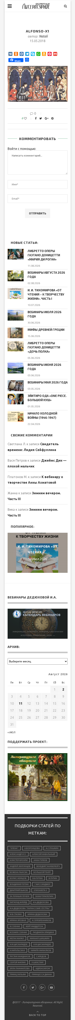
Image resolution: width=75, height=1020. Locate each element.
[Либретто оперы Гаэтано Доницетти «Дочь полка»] (16, 346)
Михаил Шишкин (39, 938)
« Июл (11, 732)
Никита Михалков (41, 950)
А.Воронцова (32, 848)
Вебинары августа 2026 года (46, 274)
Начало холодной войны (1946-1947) (42, 415)
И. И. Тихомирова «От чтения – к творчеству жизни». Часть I (46, 294)
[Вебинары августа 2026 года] (16, 275)
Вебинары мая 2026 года (48, 382)
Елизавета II (40, 890)
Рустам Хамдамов (20, 956)
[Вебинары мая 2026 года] (16, 385)
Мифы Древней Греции (46, 329)
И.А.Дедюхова (41, 902)
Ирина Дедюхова (37, 914)
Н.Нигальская (17, 950)
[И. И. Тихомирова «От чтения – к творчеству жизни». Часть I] (16, 293)
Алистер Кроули (19, 860)
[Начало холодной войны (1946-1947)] (16, 416)
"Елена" (14, 848)
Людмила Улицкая (43, 932)
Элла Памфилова (20, 968)
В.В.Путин (37, 878)
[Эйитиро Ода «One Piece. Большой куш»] (16, 399)
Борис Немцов (18, 878)
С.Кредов (41, 956)
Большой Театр (42, 872)
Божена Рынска (18, 872)
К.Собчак (15, 926)
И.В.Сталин (16, 914)
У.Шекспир (37, 962)
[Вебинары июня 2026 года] (16, 368)
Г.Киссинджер (42, 884)
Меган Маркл (17, 938)
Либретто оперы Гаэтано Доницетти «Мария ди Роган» (44, 255)
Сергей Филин (18, 962)
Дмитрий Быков (19, 890)
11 (20, 703)
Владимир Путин (19, 884)
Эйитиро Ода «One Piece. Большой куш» (47, 398)
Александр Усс (18, 854)
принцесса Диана (42, 974)
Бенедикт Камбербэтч (48, 866)
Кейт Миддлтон (34, 926)
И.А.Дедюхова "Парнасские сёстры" (30, 908)
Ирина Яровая (18, 920)
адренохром (43, 968)
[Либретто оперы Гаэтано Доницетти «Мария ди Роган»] (16, 254)
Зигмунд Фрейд (18, 902)
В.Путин (53, 878)
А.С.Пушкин (52, 848)
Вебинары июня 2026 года (44, 367)
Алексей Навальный (43, 854)
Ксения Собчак (18, 932)
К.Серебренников (41, 920)
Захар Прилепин (44, 896)
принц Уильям (18, 974)
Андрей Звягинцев (20, 866)
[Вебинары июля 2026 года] (16, 315)
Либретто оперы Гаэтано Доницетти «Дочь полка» (44, 347)
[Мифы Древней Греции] (16, 333)
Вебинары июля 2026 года (44, 314)
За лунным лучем (19, 896)
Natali (43, 36)
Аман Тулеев (40, 860)
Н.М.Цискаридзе (18, 944)
